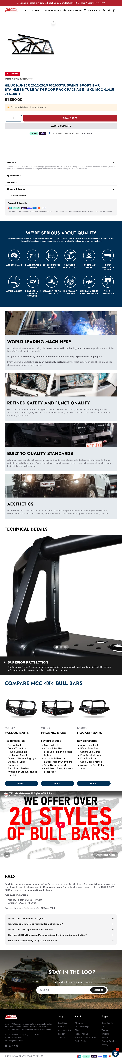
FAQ (103, 1026)
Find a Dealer (93, 10)
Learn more (86, 133)
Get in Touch (107, 1023)
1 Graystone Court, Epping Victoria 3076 (23, 1034)
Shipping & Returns (16, 189)
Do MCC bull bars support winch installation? (30, 929)
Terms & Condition (109, 1041)
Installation (12, 182)
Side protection (64, 1030)
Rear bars (62, 1026)
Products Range (82, 1026)
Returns (105, 1037)
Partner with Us (81, 1034)
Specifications (14, 175)
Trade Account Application (86, 1037)
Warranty (105, 1030)
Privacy (105, 1044)
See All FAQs (48, 908)
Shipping (105, 1034)
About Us (79, 1023)
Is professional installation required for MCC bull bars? (35, 924)
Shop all (61, 1037)
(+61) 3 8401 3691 (15, 1037)
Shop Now (100, 3)
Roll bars (62, 1034)
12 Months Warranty (16, 195)
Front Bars (62, 1023)
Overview (11, 162)
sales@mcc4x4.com (15, 1041)
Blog (77, 1030)
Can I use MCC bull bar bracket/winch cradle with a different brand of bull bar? (47, 935)
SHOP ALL (21, 783)
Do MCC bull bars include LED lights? (26, 918)
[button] (104, 10)
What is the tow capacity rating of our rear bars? (32, 940)
